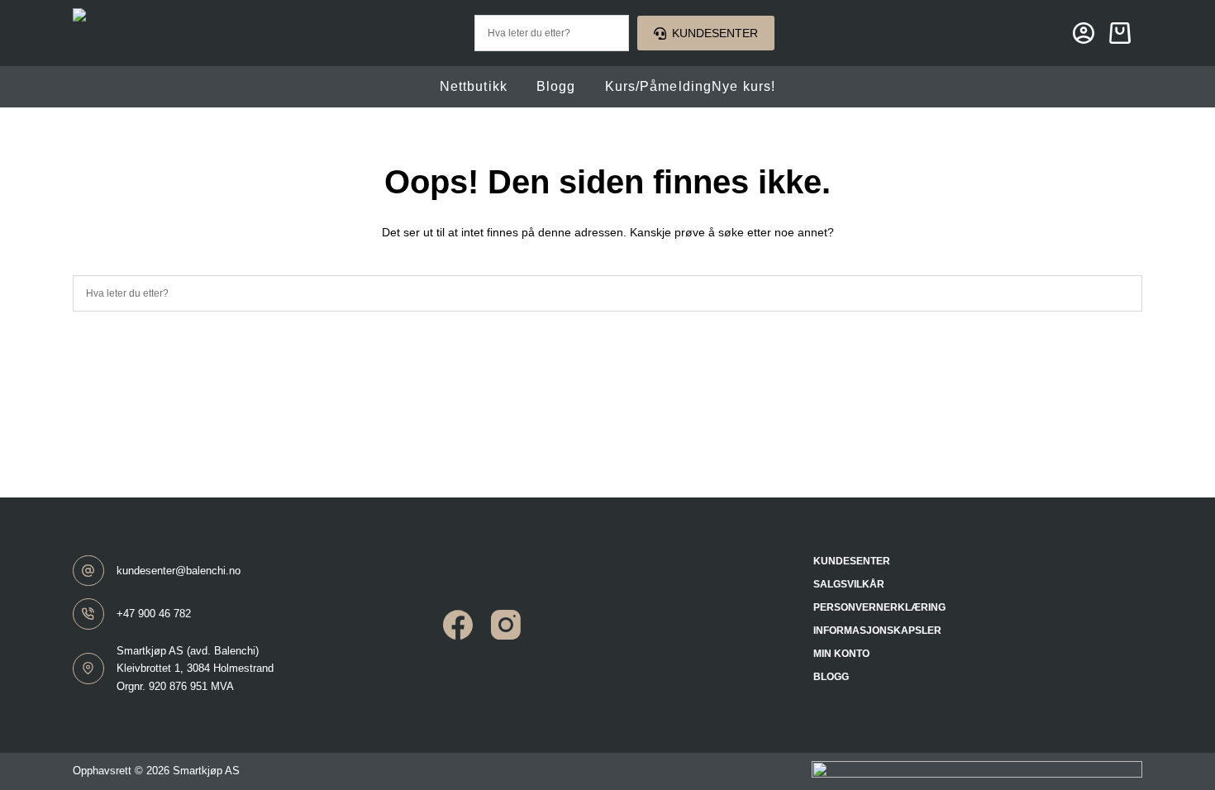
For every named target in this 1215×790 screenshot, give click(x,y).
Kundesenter (715, 33)
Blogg (556, 86)
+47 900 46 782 (154, 613)
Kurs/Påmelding (690, 86)
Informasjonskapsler (877, 630)
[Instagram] (506, 625)
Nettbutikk (473, 86)
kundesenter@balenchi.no (179, 570)
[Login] (1083, 33)
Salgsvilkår (848, 584)
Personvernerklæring (879, 607)
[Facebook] (458, 625)
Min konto (841, 653)
